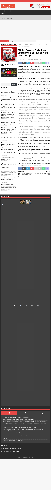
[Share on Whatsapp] (44, 63)
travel (37, 11)
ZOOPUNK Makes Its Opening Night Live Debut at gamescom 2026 (8, 92)
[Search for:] (43, 41)
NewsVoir (33, 16)
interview (3, 16)
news (12, 11)
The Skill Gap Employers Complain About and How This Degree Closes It (8, 179)
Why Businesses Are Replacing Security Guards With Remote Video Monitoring (9, 99)
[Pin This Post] (32, 63)
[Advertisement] (25, 30)
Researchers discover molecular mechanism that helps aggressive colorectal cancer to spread (8, 172)
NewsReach (3, 13)
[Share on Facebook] (20, 63)
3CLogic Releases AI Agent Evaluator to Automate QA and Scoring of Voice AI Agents (8, 122)
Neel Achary (4, 79)
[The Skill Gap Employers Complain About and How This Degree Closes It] (28, 202)
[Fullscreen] (15, 75)
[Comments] (42, 413)
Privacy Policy (10, 18)
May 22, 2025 (22, 59)
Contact (43, 11)
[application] (9, 72)
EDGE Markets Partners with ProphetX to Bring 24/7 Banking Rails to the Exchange (8, 144)
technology (31, 11)
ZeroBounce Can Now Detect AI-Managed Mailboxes (13, 440)
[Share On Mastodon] (47, 63)
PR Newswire (26, 16)
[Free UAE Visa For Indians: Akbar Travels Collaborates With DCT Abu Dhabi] (34, 355)
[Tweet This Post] (24, 63)
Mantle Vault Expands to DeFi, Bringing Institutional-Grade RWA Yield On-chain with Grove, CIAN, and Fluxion (24, 421)
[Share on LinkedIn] (28, 63)
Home (2, 11)
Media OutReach (18, 16)
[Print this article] (40, 63)
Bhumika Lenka (30, 59)
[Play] (3, 75)
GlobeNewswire (10, 16)
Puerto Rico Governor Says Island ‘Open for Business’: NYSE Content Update (8, 137)
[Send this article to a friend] (36, 63)
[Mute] (13, 75)
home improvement (21, 11)
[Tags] (25, 413)
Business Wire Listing (41, 16)
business (7, 11)
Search (2, 82)
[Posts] (9, 413)
